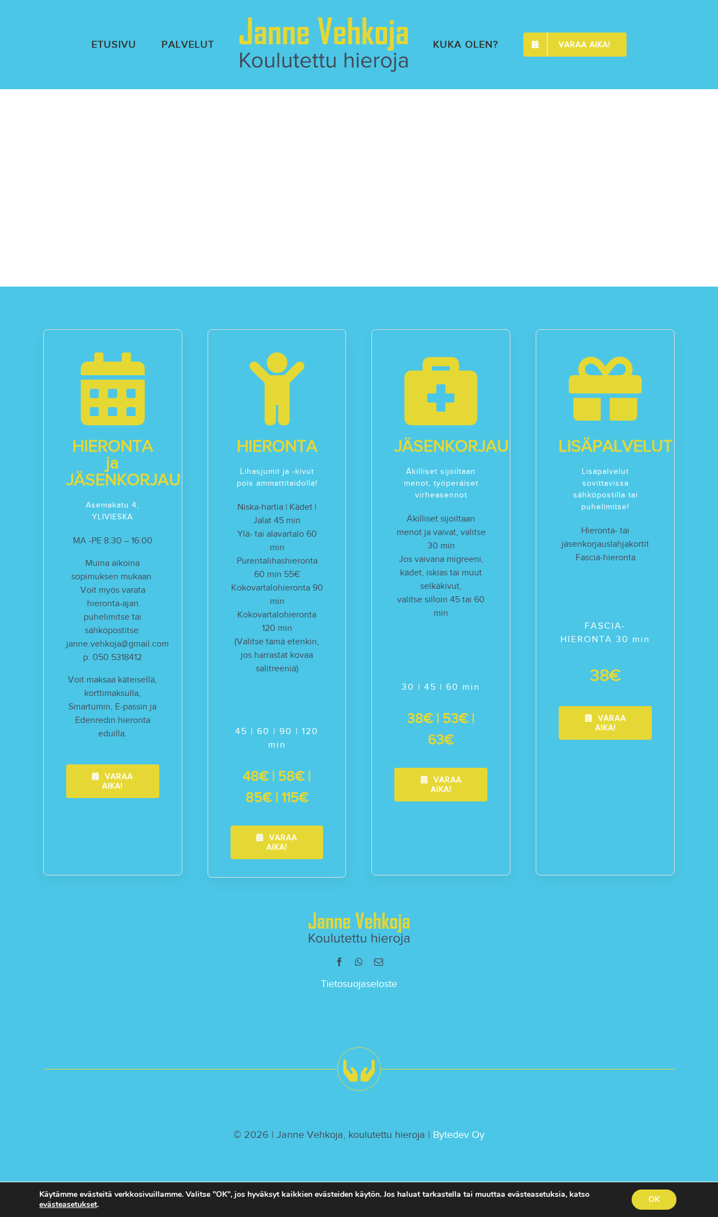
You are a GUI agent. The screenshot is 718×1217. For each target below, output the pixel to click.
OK (654, 1199)
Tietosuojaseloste (359, 983)
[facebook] (339, 961)
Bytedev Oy (459, 1134)
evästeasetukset (68, 1205)
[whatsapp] (359, 961)
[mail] (378, 961)
